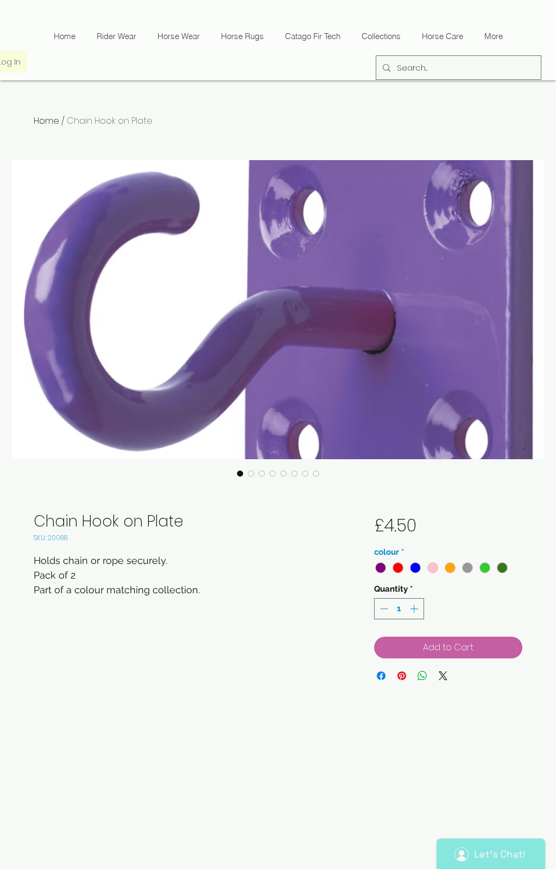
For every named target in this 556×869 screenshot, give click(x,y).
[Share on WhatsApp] (422, 675)
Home (46, 121)
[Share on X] (443, 675)
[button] (312, 36)
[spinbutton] (399, 609)
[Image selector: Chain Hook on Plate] (240, 473)
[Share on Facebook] (381, 675)
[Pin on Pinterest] (401, 675)
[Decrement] (383, 609)
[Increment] (415, 609)
